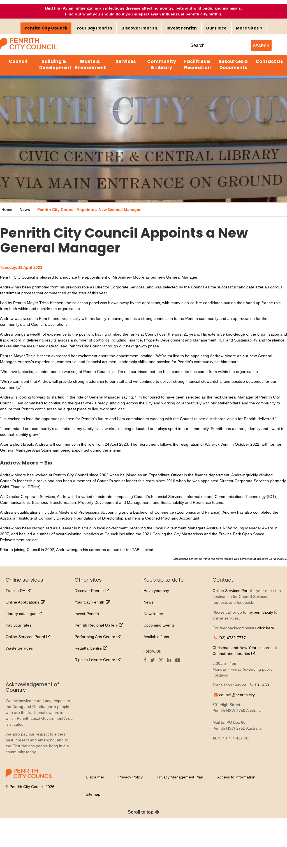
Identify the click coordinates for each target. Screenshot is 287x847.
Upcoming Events (159, 625)
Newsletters (154, 613)
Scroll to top (141, 812)
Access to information (236, 777)
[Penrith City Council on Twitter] (154, 660)
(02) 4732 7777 (232, 638)
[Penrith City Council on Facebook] (146, 660)
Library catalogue (21, 613)
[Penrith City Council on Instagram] (162, 660)
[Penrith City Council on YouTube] (179, 660)
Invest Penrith (181, 28)
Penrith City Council (46, 28)
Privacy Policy (130, 777)
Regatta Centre (88, 648)
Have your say (156, 590)
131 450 (261, 685)
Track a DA (15, 590)
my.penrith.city (260, 612)
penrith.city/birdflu (203, 14)
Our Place (216, 28)
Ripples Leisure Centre (95, 659)
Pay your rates (18, 625)
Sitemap (93, 794)
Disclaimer (95, 777)
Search (261, 46)
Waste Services (19, 648)
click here (265, 628)
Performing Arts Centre (95, 636)
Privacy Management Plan (180, 777)
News (148, 602)
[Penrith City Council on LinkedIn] (170, 660)
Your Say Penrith (94, 28)
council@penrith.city (237, 695)
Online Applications (22, 602)
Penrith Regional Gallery (96, 625)
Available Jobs (156, 636)
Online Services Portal (25, 636)
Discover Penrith (139, 28)
